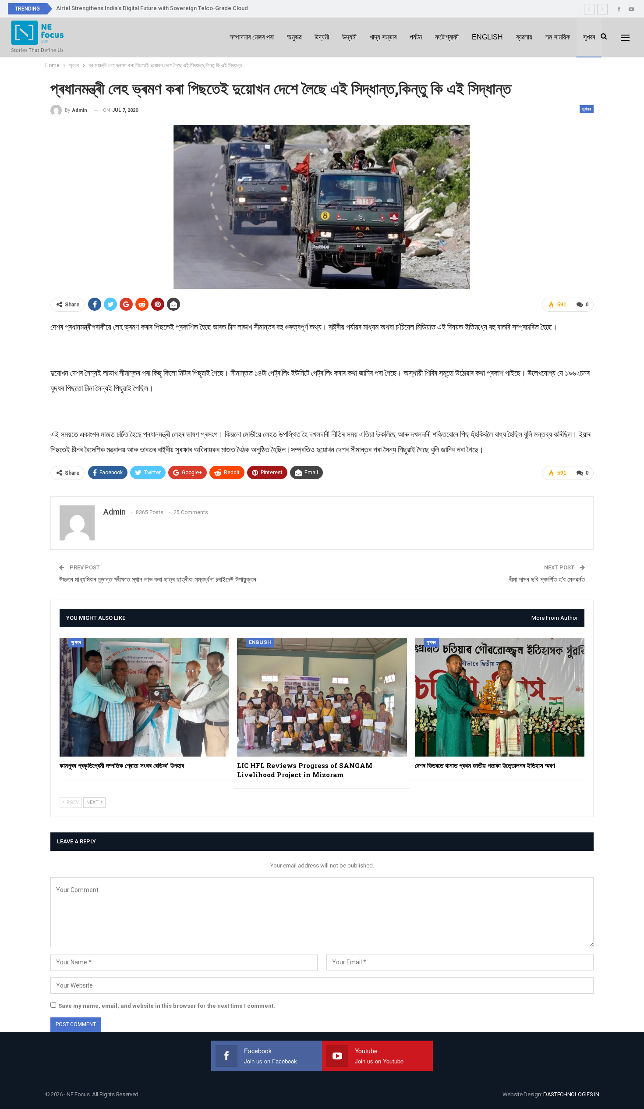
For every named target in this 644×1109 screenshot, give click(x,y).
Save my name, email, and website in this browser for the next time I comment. (166, 1005)
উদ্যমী (322, 37)
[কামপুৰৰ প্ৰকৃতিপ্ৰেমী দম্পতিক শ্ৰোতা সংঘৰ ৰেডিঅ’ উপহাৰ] (144, 697)
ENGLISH (487, 37)
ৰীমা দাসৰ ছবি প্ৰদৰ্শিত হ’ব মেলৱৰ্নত (547, 579)
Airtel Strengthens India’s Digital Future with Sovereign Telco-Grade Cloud (152, 8)
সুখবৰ (589, 37)
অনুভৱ (294, 37)
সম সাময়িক (557, 37)
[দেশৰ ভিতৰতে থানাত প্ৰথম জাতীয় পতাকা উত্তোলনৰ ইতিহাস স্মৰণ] (499, 697)
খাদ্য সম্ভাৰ (383, 37)
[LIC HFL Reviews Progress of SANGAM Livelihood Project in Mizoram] (322, 697)
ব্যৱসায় (524, 37)
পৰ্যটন (416, 37)
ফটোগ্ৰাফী (447, 37)
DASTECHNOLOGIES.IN (571, 1094)
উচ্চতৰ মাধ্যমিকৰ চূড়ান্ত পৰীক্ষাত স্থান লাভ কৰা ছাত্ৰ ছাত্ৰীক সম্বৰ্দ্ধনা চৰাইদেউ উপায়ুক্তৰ (157, 579)
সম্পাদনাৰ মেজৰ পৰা (252, 37)
